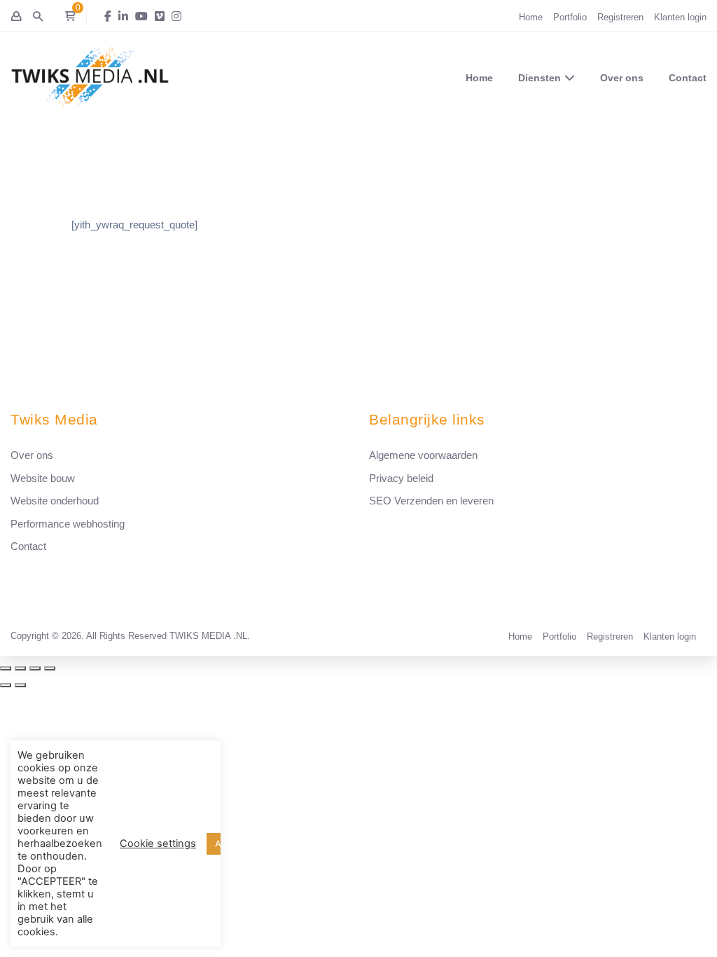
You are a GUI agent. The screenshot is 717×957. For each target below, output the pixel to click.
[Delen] (20, 668)
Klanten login (680, 17)
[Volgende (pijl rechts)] (20, 685)
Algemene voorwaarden (423, 455)
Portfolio (570, 17)
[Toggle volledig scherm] (35, 668)
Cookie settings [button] (158, 843)
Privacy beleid (401, 478)
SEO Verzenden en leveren (431, 501)
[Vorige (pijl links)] (5, 685)
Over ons (621, 77)
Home (531, 17)
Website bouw (43, 478)
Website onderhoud (55, 501)
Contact (687, 77)
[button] (70, 17)
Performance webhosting (68, 524)
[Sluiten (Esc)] (5, 668)
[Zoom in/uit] (49, 668)
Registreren (620, 17)
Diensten (539, 77)
